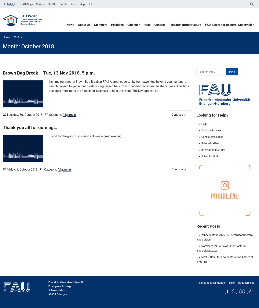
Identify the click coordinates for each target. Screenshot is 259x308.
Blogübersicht (246, 282)
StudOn (52, 4)
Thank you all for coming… (30, 127)
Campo (40, 4)
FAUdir (63, 4)
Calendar (133, 25)
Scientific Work (209, 156)
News (70, 25)
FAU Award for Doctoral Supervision (229, 25)
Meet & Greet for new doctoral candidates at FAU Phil (225, 259)
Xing (249, 292)
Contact (159, 25)
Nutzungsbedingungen (212, 282)
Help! (147, 25)
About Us (84, 25)
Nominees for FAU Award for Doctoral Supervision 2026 (221, 248)
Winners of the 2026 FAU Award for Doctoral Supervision (225, 237)
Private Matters (210, 143)
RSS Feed (235, 292)
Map (82, 4)
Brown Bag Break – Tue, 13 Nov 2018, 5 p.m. (49, 73)
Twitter (242, 292)
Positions (117, 25)
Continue (177, 114)
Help (90, 4)
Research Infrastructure (185, 25)
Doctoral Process (211, 130)
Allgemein (69, 115)
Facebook (227, 292)
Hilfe (232, 282)
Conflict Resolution (212, 136)
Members (100, 25)
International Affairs (213, 149)
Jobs (73, 4)
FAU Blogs (27, 4)
